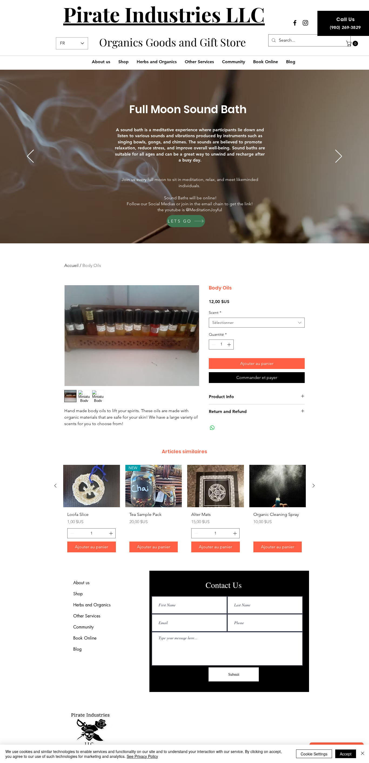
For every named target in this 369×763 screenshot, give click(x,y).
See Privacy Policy (142, 756)
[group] (184, 511)
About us (81, 583)
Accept (345, 754)
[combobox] (257, 323)
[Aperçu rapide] (91, 486)
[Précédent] (30, 157)
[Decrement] (213, 344)
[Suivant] (338, 157)
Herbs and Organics (91, 605)
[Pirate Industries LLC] (294, 22)
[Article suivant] (313, 485)
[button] (352, 43)
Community (83, 627)
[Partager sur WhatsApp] (212, 428)
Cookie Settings (314, 754)
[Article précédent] (55, 485)
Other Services (86, 616)
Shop (78, 594)
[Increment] (229, 344)
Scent (215, 312)
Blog (77, 649)
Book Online (84, 638)
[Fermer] (362, 754)
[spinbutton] (221, 344)
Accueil (71, 265)
